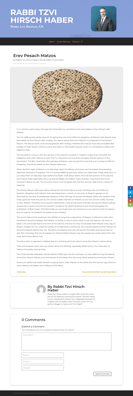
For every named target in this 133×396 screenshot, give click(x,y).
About (52, 42)
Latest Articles (63, 42)
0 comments (58, 60)
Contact (76, 42)
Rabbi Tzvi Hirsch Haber (27, 60)
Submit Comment (102, 374)
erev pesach (24, 63)
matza (31, 63)
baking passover (40, 63)
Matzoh (15, 63)
